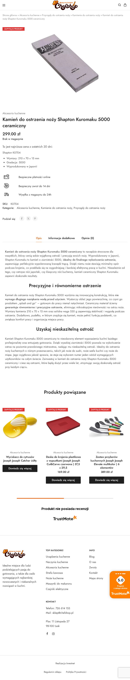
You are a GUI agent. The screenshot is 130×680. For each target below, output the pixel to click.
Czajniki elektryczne (57, 589)
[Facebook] (47, 634)
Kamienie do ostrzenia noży (86, 15)
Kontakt (93, 573)
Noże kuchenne (54, 578)
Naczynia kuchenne (57, 562)
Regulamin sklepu (52, 672)
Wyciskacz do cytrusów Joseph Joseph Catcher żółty (20, 458)
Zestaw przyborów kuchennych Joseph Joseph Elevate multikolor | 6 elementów (107, 462)
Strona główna (10, 15)
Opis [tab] (39, 238)
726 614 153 (63, 608)
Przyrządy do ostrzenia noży (56, 15)
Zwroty (93, 567)
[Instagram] (53, 634)
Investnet (70, 663)
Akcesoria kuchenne (29, 15)
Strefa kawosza (54, 573)
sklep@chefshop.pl (62, 613)
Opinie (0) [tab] (88, 238)
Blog (91, 557)
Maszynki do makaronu (59, 584)
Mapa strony (96, 578)
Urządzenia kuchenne (58, 557)
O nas (92, 562)
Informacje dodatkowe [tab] (61, 238)
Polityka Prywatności (76, 672)
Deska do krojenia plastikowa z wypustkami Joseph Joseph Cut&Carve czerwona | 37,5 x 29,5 (63, 462)
